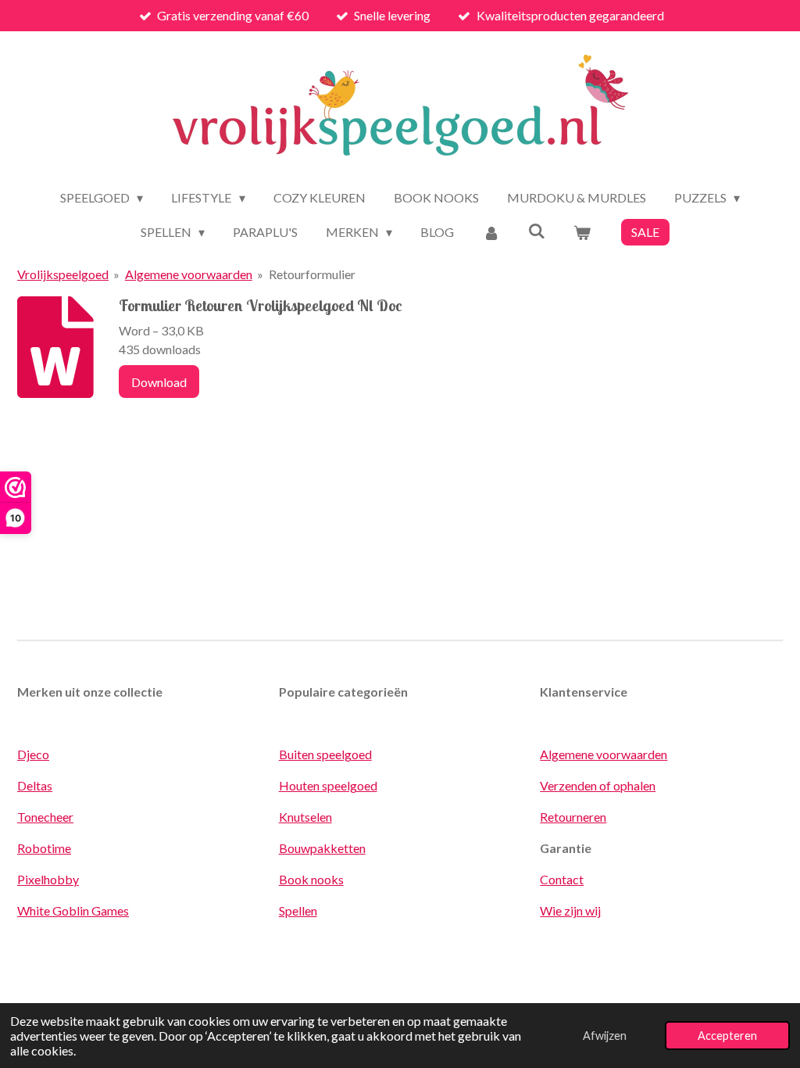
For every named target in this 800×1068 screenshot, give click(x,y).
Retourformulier (312, 274)
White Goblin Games (73, 910)
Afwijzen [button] (605, 1035)
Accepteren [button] (727, 1035)
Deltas (34, 785)
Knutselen (305, 816)
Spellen (298, 910)
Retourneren (573, 816)
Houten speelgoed (328, 785)
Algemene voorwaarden (188, 274)
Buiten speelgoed (325, 754)
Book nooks (311, 879)
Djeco (33, 754)
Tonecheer (45, 816)
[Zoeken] (536, 230)
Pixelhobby (48, 879)
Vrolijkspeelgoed (63, 274)
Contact (562, 879)
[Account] (490, 232)
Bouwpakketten (322, 847)
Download (159, 382)
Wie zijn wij (570, 910)
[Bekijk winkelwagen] (582, 232)
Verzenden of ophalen (597, 785)
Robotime (44, 847)
